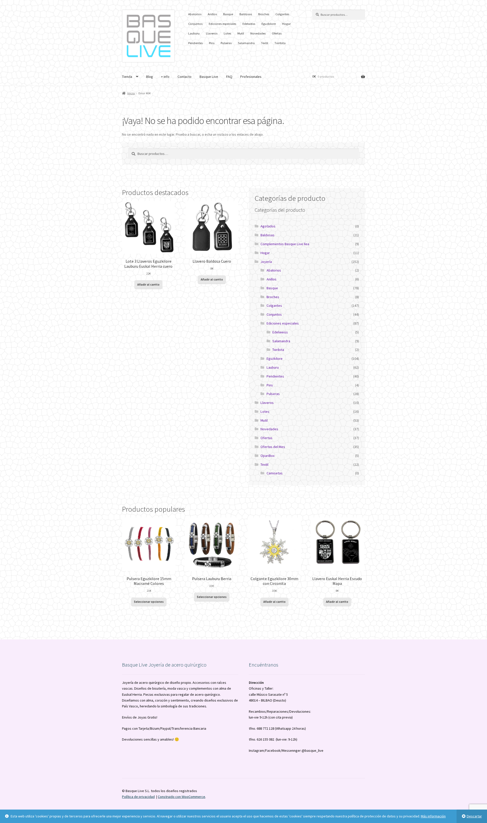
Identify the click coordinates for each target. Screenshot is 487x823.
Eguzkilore (269, 24)
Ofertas (277, 33)
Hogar (286, 24)
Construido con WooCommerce (181, 796)
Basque (228, 14)
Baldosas (245, 14)
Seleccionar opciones (149, 601)
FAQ (229, 76)
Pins (211, 43)
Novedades (258, 33)
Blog (149, 76)
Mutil (240, 33)
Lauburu (194, 33)
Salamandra (246, 43)
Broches (263, 14)
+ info (165, 76)
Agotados (267, 226)
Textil (264, 43)
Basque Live (209, 76)
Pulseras (226, 43)
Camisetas (275, 473)
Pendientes (195, 43)
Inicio (131, 93)
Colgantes (282, 14)
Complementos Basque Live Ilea (284, 244)
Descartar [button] (474, 816)
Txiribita (280, 43)
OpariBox (267, 455)
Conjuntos (195, 24)
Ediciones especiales (222, 24)
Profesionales (251, 76)
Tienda (127, 76)
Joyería (266, 261)
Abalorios (194, 14)
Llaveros (211, 33)
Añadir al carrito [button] (148, 284)
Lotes (227, 33)
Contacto (185, 76)
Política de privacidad (138, 796)
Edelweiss (248, 24)
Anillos (212, 14)
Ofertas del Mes (272, 446)
